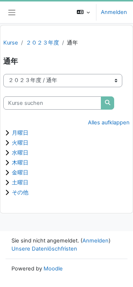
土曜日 (20, 182)
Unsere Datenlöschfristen (44, 248)
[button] (83, 12)
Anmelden (114, 12)
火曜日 (20, 142)
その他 (20, 192)
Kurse (10, 42)
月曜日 (20, 132)
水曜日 (20, 152)
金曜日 (20, 172)
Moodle (53, 268)
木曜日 (20, 162)
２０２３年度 (42, 42)
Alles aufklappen (109, 122)
